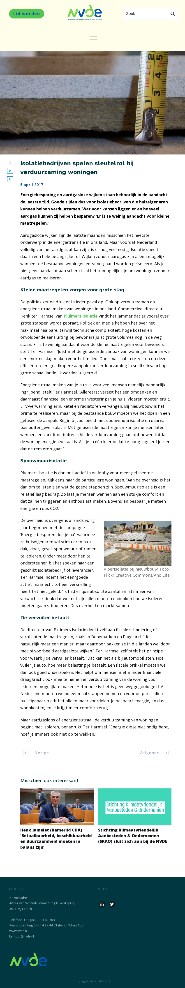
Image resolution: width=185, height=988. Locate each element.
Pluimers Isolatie (81, 316)
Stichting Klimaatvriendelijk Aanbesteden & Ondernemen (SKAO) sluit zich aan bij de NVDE (134, 821)
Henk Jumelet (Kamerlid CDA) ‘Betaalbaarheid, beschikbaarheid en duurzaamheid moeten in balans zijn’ (57, 821)
